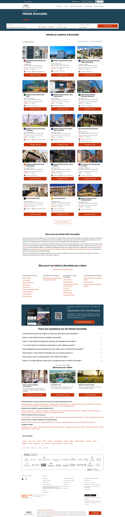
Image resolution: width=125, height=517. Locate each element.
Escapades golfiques (68, 406)
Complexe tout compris (55, 410)
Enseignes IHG (46, 482)
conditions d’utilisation (51, 514)
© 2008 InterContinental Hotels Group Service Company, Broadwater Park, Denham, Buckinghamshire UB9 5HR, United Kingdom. (53, 487)
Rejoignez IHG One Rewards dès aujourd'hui (80, 249)
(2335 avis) (61, 137)
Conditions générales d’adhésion (91, 478)
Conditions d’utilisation (89, 482)
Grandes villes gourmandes (41, 404)
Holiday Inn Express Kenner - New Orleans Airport (63, 95)
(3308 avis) (88, 136)
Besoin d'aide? (27, 1)
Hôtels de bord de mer (27, 410)
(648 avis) (33, 69)
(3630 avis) (88, 206)
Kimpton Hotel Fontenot (33, 198)
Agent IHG (45, 490)
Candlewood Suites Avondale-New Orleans (36, 61)
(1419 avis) (33, 103)
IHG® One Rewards (99, 6)
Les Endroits (59, 6)
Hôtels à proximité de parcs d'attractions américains (69, 417)
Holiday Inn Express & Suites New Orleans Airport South (90, 61)
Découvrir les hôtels (47, 480)
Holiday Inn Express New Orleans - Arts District (36, 129)
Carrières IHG (45, 478)
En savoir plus (89, 501)
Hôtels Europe (25, 427)
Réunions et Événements (76, 6)
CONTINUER (95, 513)
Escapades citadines (27, 404)
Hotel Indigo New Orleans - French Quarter (63, 165)
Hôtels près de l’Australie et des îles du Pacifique (51, 427)
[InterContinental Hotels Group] (26, 6)
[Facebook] (23, 479)
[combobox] (22, 27)
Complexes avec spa (57, 406)
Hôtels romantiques (88, 404)
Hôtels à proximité (26, 422)
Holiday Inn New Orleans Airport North (35, 95)
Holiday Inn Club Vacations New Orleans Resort (35, 165)
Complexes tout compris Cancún (71, 410)
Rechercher (107, 26)
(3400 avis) (88, 103)
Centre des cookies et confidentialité (92, 484)
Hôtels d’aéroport (34, 406)
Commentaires (87, 489)
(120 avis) (33, 206)
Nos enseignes (88, 6)
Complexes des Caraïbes (41, 410)
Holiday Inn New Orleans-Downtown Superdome (88, 95)
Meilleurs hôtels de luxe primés (87, 422)
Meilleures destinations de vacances (51, 422)
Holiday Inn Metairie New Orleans (63, 60)
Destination (9, 24)
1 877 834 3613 (37, 496)
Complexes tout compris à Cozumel (90, 410)
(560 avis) (61, 206)
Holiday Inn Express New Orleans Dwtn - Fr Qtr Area (63, 129)
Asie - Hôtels (33, 427)
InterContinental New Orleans (89, 128)
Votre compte (66, 486)
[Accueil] (24, 447)
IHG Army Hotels (67, 482)
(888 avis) (33, 137)
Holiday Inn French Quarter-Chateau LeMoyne (89, 199)
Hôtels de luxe (36, 422)
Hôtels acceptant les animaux (70, 422)
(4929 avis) (88, 172)
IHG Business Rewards (68, 478)
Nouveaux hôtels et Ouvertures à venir (59, 404)
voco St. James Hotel (59, 198)
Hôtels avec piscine (76, 404)
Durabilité (65, 484)
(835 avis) (60, 172)
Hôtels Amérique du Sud (92, 427)
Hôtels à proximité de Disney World (94, 417)
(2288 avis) (61, 68)
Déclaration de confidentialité (59, 515)
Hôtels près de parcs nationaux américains (43, 417)
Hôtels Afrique (36, 428)
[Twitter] (26, 479)
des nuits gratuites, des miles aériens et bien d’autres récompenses (50, 249)
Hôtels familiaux (25, 417)
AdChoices (86, 480)
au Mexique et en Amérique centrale (75, 427)
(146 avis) (33, 172)
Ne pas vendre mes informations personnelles (91, 487)
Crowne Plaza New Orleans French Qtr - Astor (90, 165)
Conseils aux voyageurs (68, 480)
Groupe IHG (66, 488)
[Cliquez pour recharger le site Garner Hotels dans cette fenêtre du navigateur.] (58, 465)
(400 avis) (61, 103)
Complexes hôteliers (45, 406)
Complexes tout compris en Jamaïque (32, 412)
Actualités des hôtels (47, 484)
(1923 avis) (88, 69)
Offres (65, 6)
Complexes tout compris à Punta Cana (53, 412)
